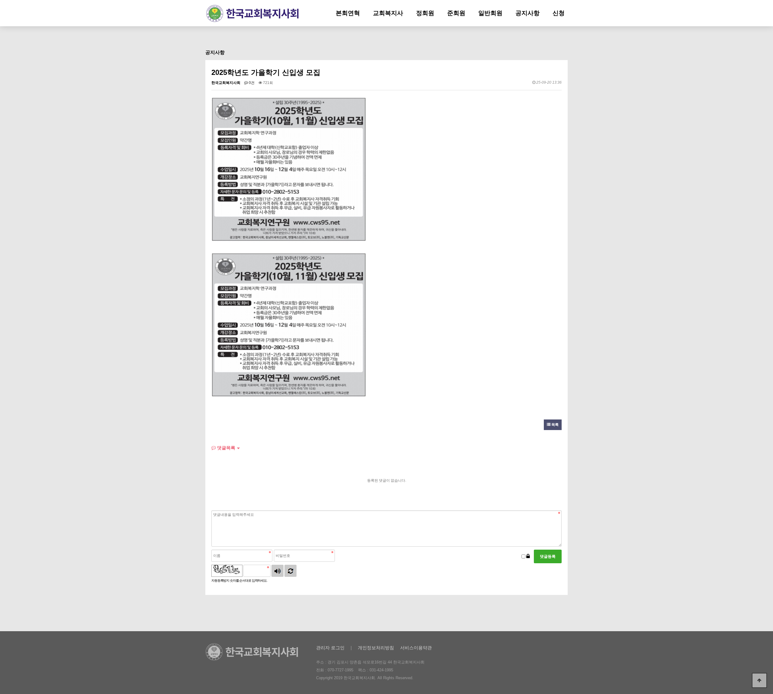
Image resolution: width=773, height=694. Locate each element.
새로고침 (290, 571)
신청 (559, 13)
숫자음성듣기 (277, 571)
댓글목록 (225, 447)
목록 (554, 425)
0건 (251, 83)
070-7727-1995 (340, 670)
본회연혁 (348, 13)
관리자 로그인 (330, 647)
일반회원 (490, 13)
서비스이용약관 (416, 647)
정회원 (425, 13)
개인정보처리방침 (376, 647)
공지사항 (527, 13)
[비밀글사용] (528, 556)
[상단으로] (759, 680)
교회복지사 (388, 13)
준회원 (456, 13)
